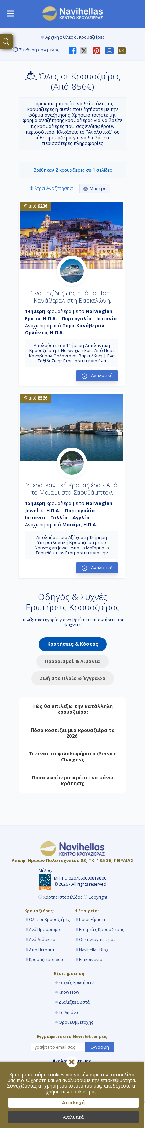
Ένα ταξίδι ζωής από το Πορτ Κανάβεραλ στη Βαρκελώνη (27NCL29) (71, 300)
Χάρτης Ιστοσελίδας (62, 897)
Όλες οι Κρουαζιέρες (49, 920)
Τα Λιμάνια (69, 1012)
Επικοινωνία (91, 959)
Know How (69, 992)
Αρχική (52, 37)
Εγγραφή (100, 1047)
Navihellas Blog (93, 950)
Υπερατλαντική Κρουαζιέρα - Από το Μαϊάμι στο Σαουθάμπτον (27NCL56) (71, 492)
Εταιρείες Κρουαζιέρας (101, 929)
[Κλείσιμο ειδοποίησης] (71, 1061)
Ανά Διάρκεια (42, 939)
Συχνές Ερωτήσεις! (76, 982)
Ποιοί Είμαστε (92, 920)
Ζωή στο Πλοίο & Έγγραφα (73, 678)
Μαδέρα (98, 188)
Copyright (97, 897)
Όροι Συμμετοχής (76, 1022)
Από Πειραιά (41, 950)
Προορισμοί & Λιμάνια (72, 661)
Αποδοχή (73, 1102)
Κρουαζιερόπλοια (47, 959)
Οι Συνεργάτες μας (97, 939)
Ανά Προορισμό (44, 929)
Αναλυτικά (73, 1117)
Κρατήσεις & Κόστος (72, 644)
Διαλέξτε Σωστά (74, 1002)
